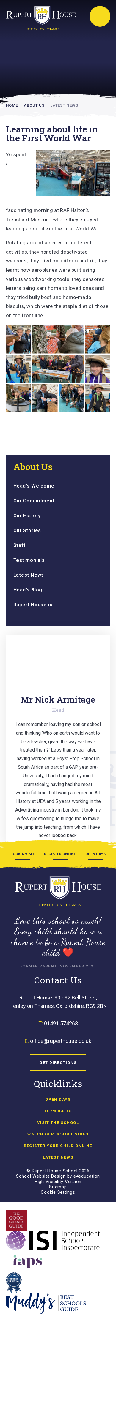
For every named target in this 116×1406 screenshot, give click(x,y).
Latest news (58, 1157)
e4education (86, 1176)
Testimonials (29, 560)
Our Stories (27, 530)
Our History (27, 515)
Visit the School (58, 1122)
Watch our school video (57, 1134)
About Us (34, 105)
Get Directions (58, 1062)
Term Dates (58, 1111)
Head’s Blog (28, 590)
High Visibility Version (58, 1181)
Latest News (64, 105)
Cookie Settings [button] (58, 1192)
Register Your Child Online (58, 1146)
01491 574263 (61, 1023)
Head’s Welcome (33, 486)
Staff (19, 545)
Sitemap (58, 1187)
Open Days (57, 1099)
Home (12, 105)
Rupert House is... (35, 605)
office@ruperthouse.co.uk (60, 1041)
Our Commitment (34, 501)
